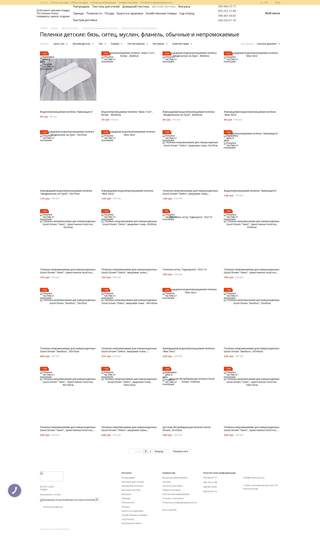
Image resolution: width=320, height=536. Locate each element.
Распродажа (81, 6)
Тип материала (135, 43)
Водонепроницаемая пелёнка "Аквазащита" (66, 111)
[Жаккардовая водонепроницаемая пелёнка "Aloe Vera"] (252, 79)
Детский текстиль (164, 6)
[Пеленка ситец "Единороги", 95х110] (190, 237)
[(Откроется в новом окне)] (97, 499)
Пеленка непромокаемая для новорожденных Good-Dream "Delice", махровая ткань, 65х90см (129, 272)
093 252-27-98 (227, 11)
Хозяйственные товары (161, 13)
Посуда (109, 13)
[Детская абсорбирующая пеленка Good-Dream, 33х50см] (190, 395)
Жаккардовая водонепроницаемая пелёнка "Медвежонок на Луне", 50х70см (66, 192)
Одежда (78, 13)
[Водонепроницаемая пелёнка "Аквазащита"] (68, 79)
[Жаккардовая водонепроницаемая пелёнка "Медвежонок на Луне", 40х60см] (190, 79)
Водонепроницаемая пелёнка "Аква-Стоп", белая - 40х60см (126, 113)
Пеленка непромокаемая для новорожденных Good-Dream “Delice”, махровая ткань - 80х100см (129, 351)
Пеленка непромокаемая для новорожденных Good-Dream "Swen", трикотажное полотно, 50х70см (68, 272)
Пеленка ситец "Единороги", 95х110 (184, 269)
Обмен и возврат (79, 2)
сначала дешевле (266, 43)
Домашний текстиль (135, 6)
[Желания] (252, 13)
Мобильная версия (53, 506)
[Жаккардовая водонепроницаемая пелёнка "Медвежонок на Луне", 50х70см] (68, 158)
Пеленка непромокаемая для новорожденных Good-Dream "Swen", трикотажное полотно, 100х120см (251, 430)
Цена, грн (59, 43)
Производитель (81, 43)
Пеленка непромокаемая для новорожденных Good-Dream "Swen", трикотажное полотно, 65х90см (251, 272)
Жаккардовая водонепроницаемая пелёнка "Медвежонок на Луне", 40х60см (188, 113)
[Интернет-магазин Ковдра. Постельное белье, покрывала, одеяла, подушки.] (51, 476)
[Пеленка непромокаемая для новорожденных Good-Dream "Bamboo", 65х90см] (252, 316)
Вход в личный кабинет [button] (175, 477)
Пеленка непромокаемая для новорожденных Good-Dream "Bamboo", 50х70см (68, 350)
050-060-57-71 (227, 6)
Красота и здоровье (130, 13)
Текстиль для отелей (106, 6)
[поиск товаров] (207, 13)
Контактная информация (103, 2)
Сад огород (186, 13)
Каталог (44, 2)
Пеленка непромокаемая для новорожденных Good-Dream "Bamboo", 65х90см (251, 350)
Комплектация (180, 43)
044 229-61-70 (227, 20)
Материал (158, 43)
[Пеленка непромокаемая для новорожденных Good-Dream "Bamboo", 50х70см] (68, 316)
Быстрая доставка (85, 20)
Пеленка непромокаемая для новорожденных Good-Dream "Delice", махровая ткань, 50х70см (190, 193)
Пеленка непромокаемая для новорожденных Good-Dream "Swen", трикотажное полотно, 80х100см (68, 430)
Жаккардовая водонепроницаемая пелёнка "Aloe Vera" (250, 113)
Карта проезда (250, 488)
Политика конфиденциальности (156, 2)
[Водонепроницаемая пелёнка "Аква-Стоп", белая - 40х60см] (129, 79)
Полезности (94, 13)
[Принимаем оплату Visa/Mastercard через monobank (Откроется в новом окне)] (67, 499)
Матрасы (184, 6)
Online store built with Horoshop (54, 529)
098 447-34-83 (227, 15)
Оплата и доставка (59, 2)
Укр (261, 3)
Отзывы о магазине (128, 2)
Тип (100, 43)
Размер (115, 43)
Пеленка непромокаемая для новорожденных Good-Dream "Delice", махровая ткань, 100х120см (129, 430)
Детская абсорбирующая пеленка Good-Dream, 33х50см (186, 428)
